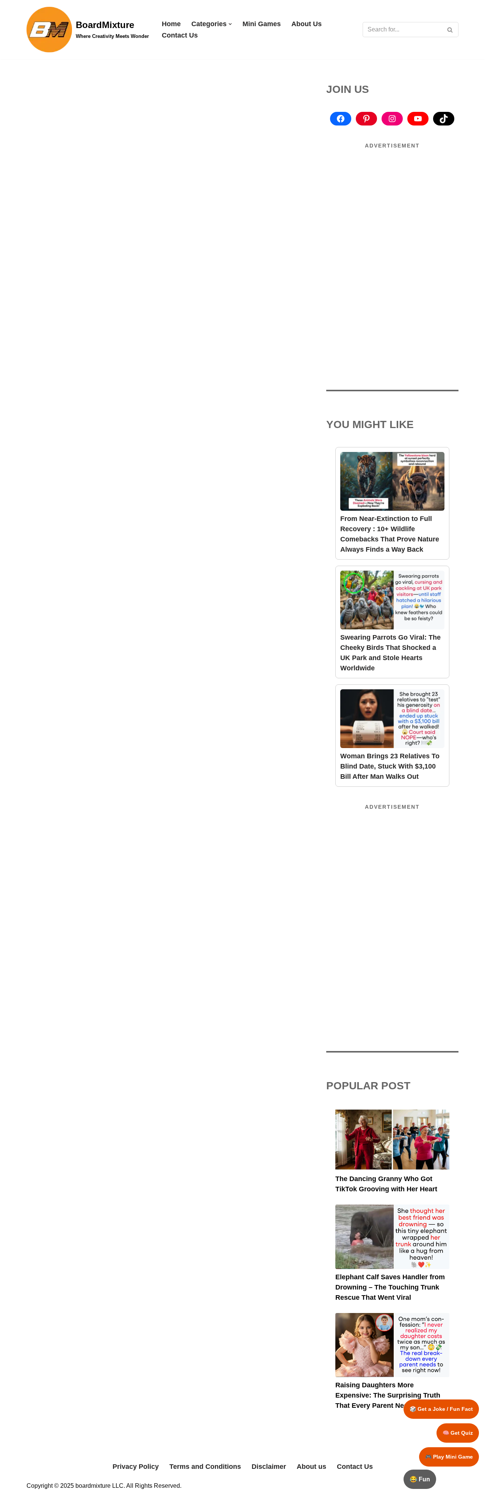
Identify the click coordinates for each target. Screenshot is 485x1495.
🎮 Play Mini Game (449, 1457)
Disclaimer (269, 1466)
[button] (230, 24)
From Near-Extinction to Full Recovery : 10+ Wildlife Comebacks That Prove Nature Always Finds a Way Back (389, 534)
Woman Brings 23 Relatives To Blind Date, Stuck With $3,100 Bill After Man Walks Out (390, 766)
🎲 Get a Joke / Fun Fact (441, 1409)
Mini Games (261, 24)
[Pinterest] (366, 118)
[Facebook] (340, 118)
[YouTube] (418, 118)
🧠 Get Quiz (458, 1433)
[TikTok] (443, 118)
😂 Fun (420, 1479)
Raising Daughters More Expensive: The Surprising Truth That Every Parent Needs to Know (389, 1395)
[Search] (449, 29)
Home (171, 24)
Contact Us (180, 35)
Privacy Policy (136, 1466)
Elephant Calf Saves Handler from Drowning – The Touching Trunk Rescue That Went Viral (390, 1287)
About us (311, 1466)
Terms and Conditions (205, 1466)
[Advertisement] (392, 207)
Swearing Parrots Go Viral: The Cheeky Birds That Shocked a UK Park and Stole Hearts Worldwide (390, 653)
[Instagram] (392, 118)
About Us (306, 24)
